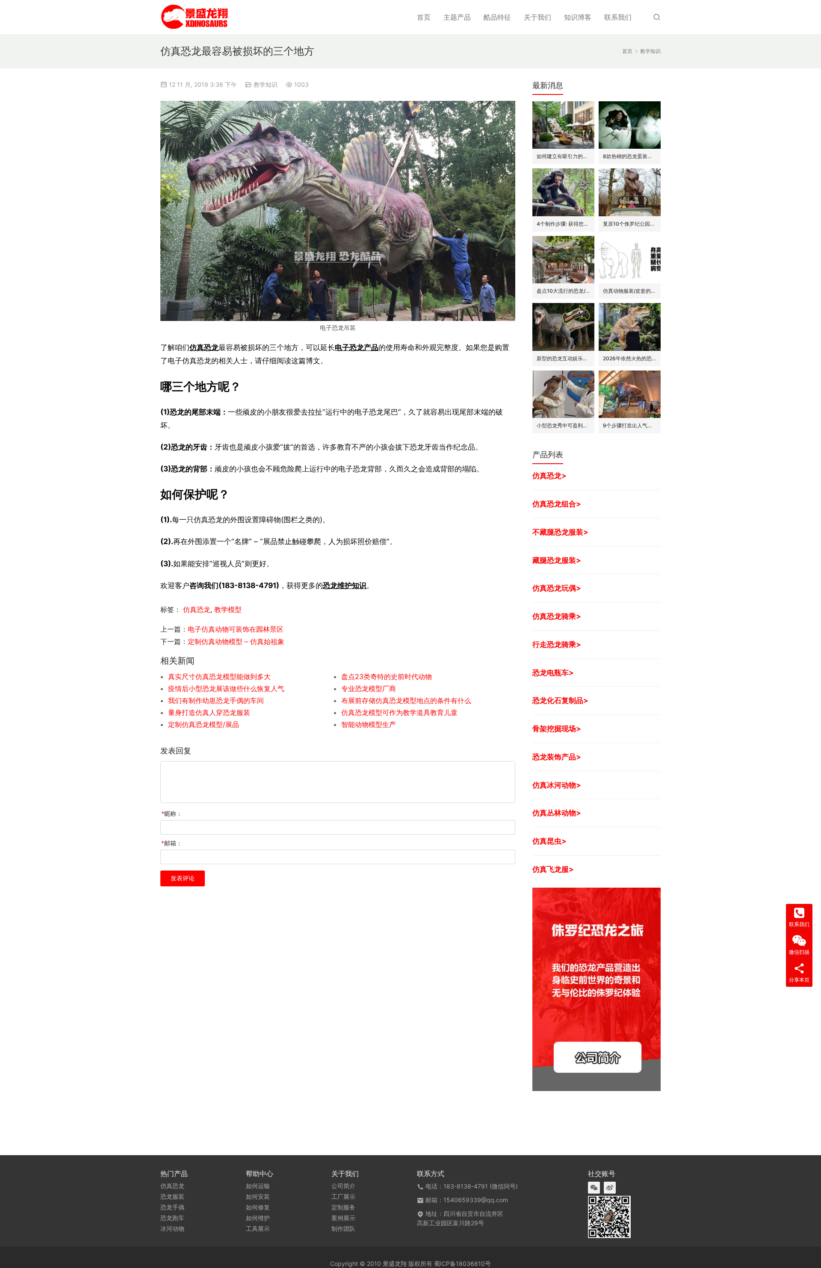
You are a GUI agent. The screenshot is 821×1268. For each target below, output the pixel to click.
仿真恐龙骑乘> (556, 616)
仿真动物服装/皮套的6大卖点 (629, 291)
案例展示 (343, 1218)
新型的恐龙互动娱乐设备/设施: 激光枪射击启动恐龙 (563, 358)
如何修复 (258, 1207)
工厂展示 (343, 1196)
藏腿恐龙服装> (556, 560)
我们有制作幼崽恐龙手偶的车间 (216, 700)
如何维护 (258, 1218)
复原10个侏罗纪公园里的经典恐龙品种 (629, 224)
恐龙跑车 (172, 1218)
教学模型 (228, 609)
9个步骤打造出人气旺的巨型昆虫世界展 (629, 425)
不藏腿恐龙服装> (560, 531)
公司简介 (343, 1186)
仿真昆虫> (549, 840)
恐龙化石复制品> (560, 700)
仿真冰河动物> (556, 784)
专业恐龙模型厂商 (368, 688)
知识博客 (577, 17)
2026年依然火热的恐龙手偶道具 (629, 358)
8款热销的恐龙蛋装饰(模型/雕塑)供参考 (629, 156)
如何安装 (258, 1196)
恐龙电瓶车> (553, 672)
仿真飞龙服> (553, 869)
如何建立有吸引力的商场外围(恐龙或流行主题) (563, 156)
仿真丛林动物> (556, 812)
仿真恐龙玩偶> (556, 587)
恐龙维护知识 (344, 585)
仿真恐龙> (549, 475)
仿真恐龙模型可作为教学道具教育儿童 (399, 712)
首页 (424, 17)
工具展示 (258, 1228)
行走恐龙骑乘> (556, 644)
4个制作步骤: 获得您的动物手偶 (563, 224)
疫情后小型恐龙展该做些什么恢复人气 (226, 688)
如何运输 (258, 1186)
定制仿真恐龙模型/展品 (203, 724)
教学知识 (266, 84)
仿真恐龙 (204, 347)
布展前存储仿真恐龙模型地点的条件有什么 (406, 700)
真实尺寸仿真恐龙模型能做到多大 (219, 676)
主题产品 (457, 17)
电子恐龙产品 (356, 347)
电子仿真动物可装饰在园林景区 (236, 629)
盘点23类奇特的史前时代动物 (386, 676)
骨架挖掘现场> (556, 728)
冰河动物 (172, 1228)
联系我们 (618, 17)
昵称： (171, 813)
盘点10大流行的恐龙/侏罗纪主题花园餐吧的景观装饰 (563, 291)
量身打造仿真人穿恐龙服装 (209, 712)
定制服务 (343, 1207)
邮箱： (171, 843)
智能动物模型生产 (368, 724)
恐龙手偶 (172, 1207)
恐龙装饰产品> (556, 756)
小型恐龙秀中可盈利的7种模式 (563, 425)
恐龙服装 (172, 1196)
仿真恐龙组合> (556, 503)
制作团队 (343, 1228)
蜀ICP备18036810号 (462, 1263)
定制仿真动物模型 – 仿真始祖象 (236, 641)
